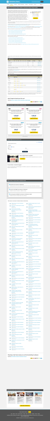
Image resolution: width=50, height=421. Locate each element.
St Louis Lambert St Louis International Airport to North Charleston (34, 250)
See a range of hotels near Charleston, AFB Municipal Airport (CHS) (30, 44)
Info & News (31, 4)
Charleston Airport (14, 2)
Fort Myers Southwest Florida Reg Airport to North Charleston (17, 252)
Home (8, 4)
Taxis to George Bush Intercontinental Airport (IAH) (15, 32)
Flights (11, 4)
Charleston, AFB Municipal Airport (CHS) (20, 26)
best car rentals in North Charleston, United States (20, 100)
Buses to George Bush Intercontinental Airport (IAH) (15, 31)
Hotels (35, 4)
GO (41, 1)
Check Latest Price (16, 118)
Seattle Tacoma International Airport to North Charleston (17, 242)
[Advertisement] (25, 50)
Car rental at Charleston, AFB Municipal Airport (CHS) (16, 37)
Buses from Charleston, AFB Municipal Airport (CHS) (15, 40)
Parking (26, 4)
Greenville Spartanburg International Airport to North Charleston (34, 312)
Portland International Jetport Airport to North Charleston (17, 269)
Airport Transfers (21, 4)
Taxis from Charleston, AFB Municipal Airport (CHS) (15, 41)
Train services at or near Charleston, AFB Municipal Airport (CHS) (17, 42)
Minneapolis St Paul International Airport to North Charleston (16, 239)
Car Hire (15, 4)
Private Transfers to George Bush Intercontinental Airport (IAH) (17, 30)
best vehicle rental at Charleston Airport (19, 356)
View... (18, 403)
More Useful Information (25, 405)
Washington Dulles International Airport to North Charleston (33, 215)
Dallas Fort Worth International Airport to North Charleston (17, 224)
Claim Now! (22, 158)
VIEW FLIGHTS (39, 62)
